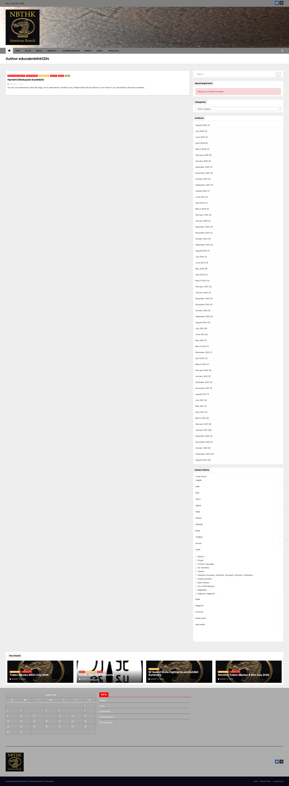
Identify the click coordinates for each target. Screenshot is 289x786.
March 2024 (200, 280)
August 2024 (201, 251)
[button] (282, 51)
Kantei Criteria (32, 75)
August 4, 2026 (87, 679)
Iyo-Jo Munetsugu (206, 586)
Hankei (201, 571)
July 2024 (199, 257)
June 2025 (200, 197)
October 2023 (201, 310)
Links (100, 51)
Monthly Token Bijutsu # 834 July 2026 (243, 674)
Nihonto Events (265, 781)
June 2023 (200, 334)
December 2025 (202, 167)
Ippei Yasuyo (203, 582)
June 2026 (200, 137)
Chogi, (200, 560)
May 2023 (199, 340)
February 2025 (201, 215)
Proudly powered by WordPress (17, 781)
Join (17, 51)
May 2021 (199, 406)
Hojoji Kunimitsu (205, 579)
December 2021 (202, 382)
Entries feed (104, 711)
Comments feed (106, 717)
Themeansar (49, 781)
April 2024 (200, 275)
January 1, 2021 (16, 84)
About (39, 51)
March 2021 (200, 418)
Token (67, 75)
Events (88, 51)
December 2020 (202, 436)
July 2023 (199, 328)
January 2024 (201, 292)
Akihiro (201, 556)
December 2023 (202, 298)
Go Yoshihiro (203, 568)
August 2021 (200, 394)
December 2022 (202, 352)
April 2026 (200, 143)
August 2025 (200, 191)
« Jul (8, 739)
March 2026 (200, 149)
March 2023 (200, 346)
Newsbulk (38, 781)
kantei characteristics (16, 75)
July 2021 (199, 400)
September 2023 (202, 316)
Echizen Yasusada (206, 564)
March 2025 (200, 209)
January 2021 (201, 430)
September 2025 (202, 185)
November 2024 (202, 233)
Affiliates (113, 51)
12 (46, 716)
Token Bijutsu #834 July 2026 (29, 674)
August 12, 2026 (19, 679)
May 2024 (199, 269)
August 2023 (200, 322)
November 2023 (202, 304)
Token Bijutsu (26, 672)
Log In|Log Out (278, 781)
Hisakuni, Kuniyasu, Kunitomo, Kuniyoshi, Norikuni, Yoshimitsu (225, 575)
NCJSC (100, 672)
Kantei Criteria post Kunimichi (25, 79)
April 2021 (199, 412)
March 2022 (200, 364)
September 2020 (202, 454)
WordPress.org (106, 722)
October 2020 (201, 448)
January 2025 (201, 221)
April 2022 (199, 358)
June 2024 (200, 263)
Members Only (44, 75)
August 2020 (201, 460)
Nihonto (52, 51)
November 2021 (202, 388)
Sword (61, 75)
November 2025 (202, 173)
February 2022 (201, 370)
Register (102, 700)
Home (256, 781)
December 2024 (202, 227)
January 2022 (201, 376)
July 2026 (199, 131)
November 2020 (202, 442)
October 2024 (201, 239)
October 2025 (201, 179)
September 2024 (202, 245)
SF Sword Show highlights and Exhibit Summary (173, 673)
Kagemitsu (202, 590)
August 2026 (201, 125)
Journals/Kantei (71, 51)
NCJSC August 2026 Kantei (96, 674)
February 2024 (202, 286)
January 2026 (201, 161)
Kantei (82, 672)
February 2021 (201, 424)
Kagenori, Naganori (206, 593)
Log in (102, 706)
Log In (28, 51)
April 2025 (199, 203)
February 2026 (202, 155)
